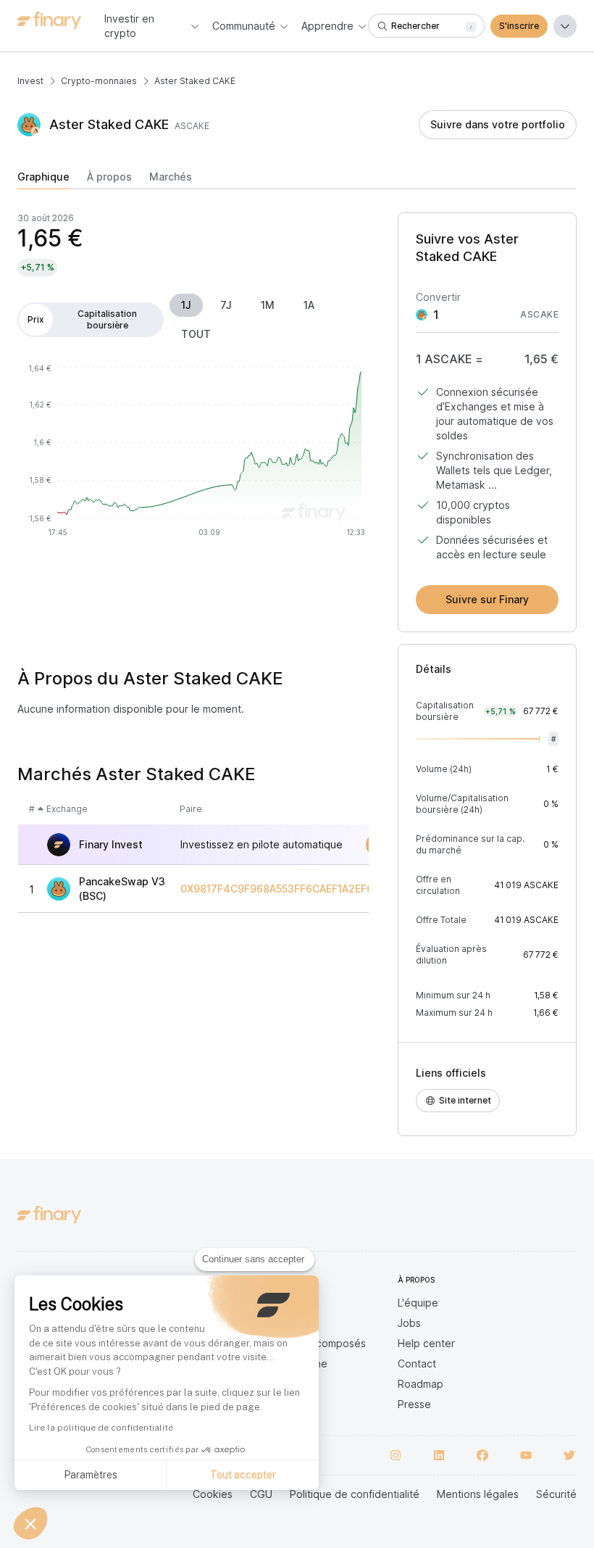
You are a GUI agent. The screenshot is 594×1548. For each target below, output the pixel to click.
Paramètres (90, 1475)
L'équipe (418, 1302)
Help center (426, 1343)
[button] (30, 1523)
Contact (417, 1363)
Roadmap (420, 1384)
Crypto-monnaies (99, 80)
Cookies (213, 1494)
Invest (30, 80)
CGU (261, 1494)
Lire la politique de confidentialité (101, 1428)
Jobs (409, 1323)
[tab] (43, 180)
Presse (414, 1404)
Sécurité (556, 1494)
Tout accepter (243, 1475)
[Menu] (565, 26)
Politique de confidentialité (354, 1494)
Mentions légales (478, 1494)
